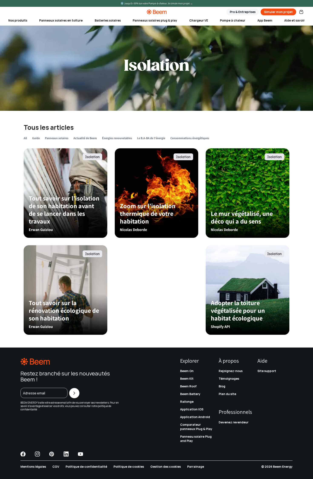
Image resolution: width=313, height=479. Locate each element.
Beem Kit (187, 379)
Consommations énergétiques (189, 138)
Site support (266, 371)
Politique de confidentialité (86, 467)
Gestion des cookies (165, 467)
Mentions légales (33, 467)
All (25, 138)
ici (38, 409)
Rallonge (187, 402)
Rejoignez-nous (231, 371)
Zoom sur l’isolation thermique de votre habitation (147, 213)
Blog (222, 386)
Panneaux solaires (56, 138)
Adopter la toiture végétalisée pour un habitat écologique (238, 310)
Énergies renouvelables (117, 138)
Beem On (187, 371)
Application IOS (191, 409)
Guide (36, 138)
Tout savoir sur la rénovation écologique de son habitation (64, 310)
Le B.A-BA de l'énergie (151, 138)
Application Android (195, 417)
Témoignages (229, 379)
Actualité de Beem (85, 138)
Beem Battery (190, 394)
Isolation (92, 157)
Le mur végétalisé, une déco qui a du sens (242, 217)
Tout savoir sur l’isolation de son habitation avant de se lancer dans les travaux (64, 209)
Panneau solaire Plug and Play (196, 438)
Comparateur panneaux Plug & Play (196, 427)
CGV (55, 467)
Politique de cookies (128, 467)
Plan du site (227, 394)
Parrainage (195, 467)
